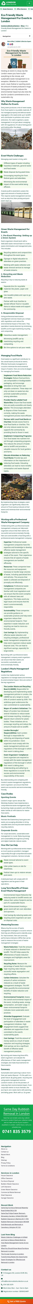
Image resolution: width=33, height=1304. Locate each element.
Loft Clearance (6, 1187)
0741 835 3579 (16, 1131)
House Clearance (8, 9)
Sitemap (4, 1160)
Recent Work (5, 1155)
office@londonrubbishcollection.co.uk (14, 1281)
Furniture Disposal (7, 1181)
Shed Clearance (6, 1195)
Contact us (5, 1152)
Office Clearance (22, 9)
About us (4, 1149)
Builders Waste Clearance (10, 1184)
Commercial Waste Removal (10, 1192)
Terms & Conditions (8, 1166)
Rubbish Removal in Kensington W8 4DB (15, 1222)
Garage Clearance (7, 1198)
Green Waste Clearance (9, 1189)
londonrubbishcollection (10, 26)
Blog (22, 26)
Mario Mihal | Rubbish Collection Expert (19, 41)
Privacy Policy (5, 1163)
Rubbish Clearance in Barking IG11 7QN (15, 1219)
